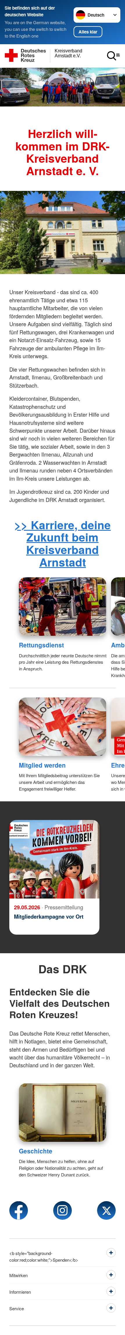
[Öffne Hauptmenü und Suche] (113, 56)
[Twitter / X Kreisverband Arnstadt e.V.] (106, 1210)
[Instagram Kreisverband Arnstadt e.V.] (62, 1210)
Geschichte (35, 1150)
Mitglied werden (42, 765)
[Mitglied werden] (62, 726)
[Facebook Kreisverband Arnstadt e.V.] (18, 1210)
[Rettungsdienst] (62, 606)
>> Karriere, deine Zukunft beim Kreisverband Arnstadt (62, 543)
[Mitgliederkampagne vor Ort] (54, 859)
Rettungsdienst (41, 644)
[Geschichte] (62, 1112)
